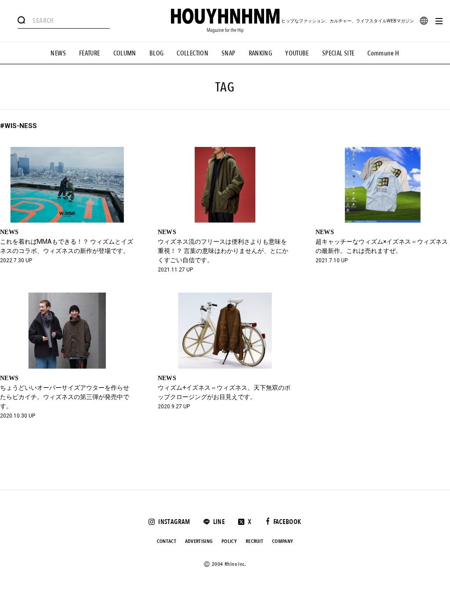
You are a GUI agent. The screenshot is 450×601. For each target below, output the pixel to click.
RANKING (260, 53)
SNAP (228, 53)
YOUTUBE (297, 53)
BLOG (156, 53)
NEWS (58, 53)
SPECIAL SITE (338, 53)
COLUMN (124, 53)
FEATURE (89, 53)
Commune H (383, 53)
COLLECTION (192, 53)
